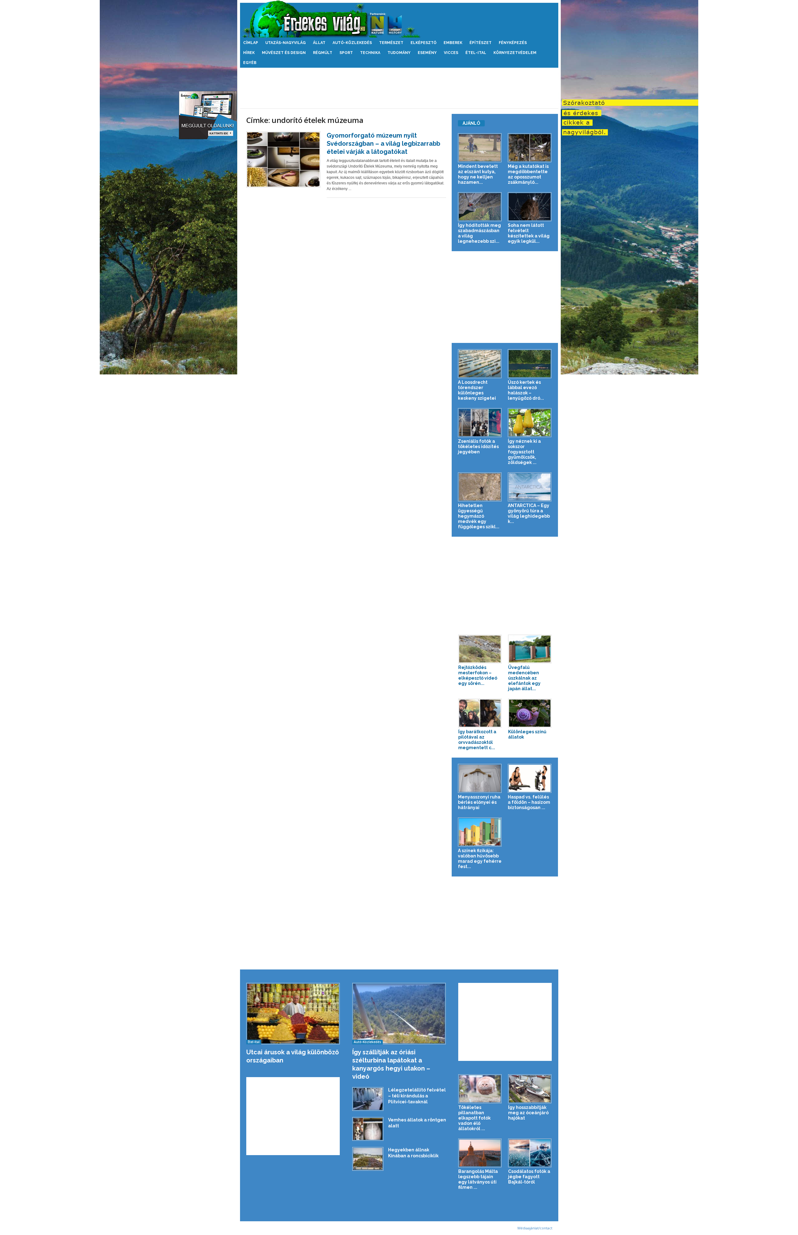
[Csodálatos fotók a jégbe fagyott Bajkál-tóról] (530, 1153)
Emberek (453, 43)
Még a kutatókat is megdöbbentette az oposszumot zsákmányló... (528, 174)
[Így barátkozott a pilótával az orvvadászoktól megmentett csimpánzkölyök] (480, 713)
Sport (346, 53)
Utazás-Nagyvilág (285, 43)
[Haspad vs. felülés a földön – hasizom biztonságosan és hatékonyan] (530, 778)
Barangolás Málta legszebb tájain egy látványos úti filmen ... (478, 1179)
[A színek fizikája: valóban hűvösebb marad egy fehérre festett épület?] (480, 832)
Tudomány (399, 53)
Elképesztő (423, 43)
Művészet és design (284, 53)
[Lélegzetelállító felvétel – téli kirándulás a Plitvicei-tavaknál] (367, 1099)
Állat (319, 43)
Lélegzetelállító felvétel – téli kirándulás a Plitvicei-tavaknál (417, 1095)
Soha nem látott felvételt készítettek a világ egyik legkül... (529, 233)
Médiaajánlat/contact (534, 1228)
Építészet (480, 43)
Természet (391, 43)
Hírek (249, 53)
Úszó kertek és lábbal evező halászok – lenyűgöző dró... (526, 390)
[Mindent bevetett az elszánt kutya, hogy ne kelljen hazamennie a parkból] (480, 147)
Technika (370, 53)
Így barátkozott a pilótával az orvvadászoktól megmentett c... (477, 739)
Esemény (427, 53)
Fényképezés (513, 43)
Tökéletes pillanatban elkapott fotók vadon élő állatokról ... (474, 1118)
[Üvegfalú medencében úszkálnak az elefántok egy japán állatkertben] (530, 649)
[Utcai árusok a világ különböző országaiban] (293, 1013)
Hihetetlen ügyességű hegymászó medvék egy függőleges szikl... (478, 516)
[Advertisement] (399, 88)
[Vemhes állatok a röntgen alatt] (367, 1129)
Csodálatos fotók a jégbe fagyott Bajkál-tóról (529, 1176)
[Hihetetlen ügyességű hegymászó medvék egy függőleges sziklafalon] (480, 486)
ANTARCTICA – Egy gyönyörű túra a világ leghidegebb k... (529, 513)
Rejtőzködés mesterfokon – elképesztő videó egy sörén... (477, 675)
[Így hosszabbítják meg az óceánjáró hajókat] (530, 1088)
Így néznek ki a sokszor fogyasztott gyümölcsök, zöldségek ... (524, 452)
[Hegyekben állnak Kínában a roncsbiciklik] (367, 1159)
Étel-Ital (475, 53)
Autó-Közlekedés (352, 43)
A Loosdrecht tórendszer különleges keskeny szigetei (477, 390)
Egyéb (250, 63)
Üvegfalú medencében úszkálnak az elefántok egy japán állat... (524, 678)
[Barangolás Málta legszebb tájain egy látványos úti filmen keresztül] (480, 1153)
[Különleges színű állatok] (530, 713)
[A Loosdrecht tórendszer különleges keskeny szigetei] (480, 363)
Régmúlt (322, 53)
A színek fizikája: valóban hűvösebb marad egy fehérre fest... (480, 858)
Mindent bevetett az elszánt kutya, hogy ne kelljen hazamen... (478, 174)
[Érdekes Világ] (399, 19)
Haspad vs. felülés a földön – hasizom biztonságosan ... (529, 802)
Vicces (451, 53)
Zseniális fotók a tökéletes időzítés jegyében (478, 446)
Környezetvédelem (514, 53)
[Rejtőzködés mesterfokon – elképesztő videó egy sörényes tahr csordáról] (480, 649)
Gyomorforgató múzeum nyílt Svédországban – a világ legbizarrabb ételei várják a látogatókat (383, 143)
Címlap (250, 43)
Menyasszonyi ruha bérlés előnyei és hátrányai (479, 802)
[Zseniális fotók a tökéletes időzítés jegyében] (480, 422)
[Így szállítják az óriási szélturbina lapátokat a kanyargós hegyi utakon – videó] (399, 1013)
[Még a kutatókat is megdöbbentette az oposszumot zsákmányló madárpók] (530, 147)
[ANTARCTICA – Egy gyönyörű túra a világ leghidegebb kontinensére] (530, 486)
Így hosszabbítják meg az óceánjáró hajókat (528, 1112)
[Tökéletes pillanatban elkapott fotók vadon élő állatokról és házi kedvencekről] (480, 1088)
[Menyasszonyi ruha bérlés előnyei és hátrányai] (480, 778)
